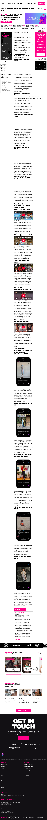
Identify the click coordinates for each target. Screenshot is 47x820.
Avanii (10, 25)
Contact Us (40, 54)
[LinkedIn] (27, 817)
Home (3, 3)
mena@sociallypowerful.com (6, 790)
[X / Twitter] (12, 817)
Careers (3, 768)
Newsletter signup (28, 777)
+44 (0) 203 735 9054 (5, 811)
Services (14, 3)
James (36, 25)
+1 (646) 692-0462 (5, 803)
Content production (28, 768)
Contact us (26, 775)
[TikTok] (21, 817)
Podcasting (27, 3)
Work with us (22, 738)
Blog (32, 3)
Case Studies (4, 778)
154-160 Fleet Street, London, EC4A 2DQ (9, 810)
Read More (17, 639)
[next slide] (41, 653)
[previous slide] (38, 653)
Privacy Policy (31, 817)
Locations (3, 770)
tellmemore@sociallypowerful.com (7, 812)
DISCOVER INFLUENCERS (20, 3)
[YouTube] (15, 817)
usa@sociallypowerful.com (6, 804)
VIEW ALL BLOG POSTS (22, 710)
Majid (24, 25)
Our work (3, 766)
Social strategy (27, 770)
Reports (3, 780)
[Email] (24, 817)
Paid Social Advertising (28, 766)
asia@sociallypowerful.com (6, 796)
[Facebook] (9, 817)
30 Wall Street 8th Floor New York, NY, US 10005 (10, 802)
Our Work (9, 3)
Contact (36, 3)
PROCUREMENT (41, 3)
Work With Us (18, 609)
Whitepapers (3, 777)
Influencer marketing (28, 764)
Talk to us (40, 9)
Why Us (6, 3)
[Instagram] (18, 817)
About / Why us (4, 764)
